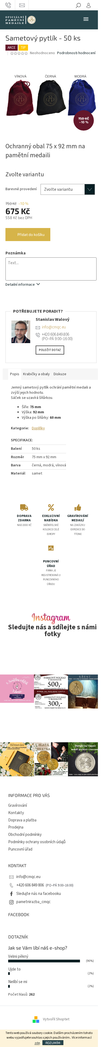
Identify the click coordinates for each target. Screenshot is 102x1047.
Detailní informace (20, 284)
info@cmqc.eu (28, 877)
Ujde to (14, 969)
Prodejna (15, 827)
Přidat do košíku (31, 234)
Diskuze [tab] (60, 374)
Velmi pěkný (18, 956)
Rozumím (52, 1043)
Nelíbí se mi (17, 982)
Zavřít (34, 305)
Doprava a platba (22, 820)
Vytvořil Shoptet (56, 1019)
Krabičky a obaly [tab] (36, 374)
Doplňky (38, 428)
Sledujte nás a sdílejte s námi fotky (52, 631)
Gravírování (17, 805)
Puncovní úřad (20, 849)
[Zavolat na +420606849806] (8, 5)
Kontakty (16, 813)
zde (37, 1043)
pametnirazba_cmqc (33, 902)
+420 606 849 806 (30, 885)
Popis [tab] (14, 374)
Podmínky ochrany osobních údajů (37, 842)
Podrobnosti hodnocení (76, 53)
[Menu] (86, 19)
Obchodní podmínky (25, 834)
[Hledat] (78, 5)
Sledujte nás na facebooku (38, 894)
